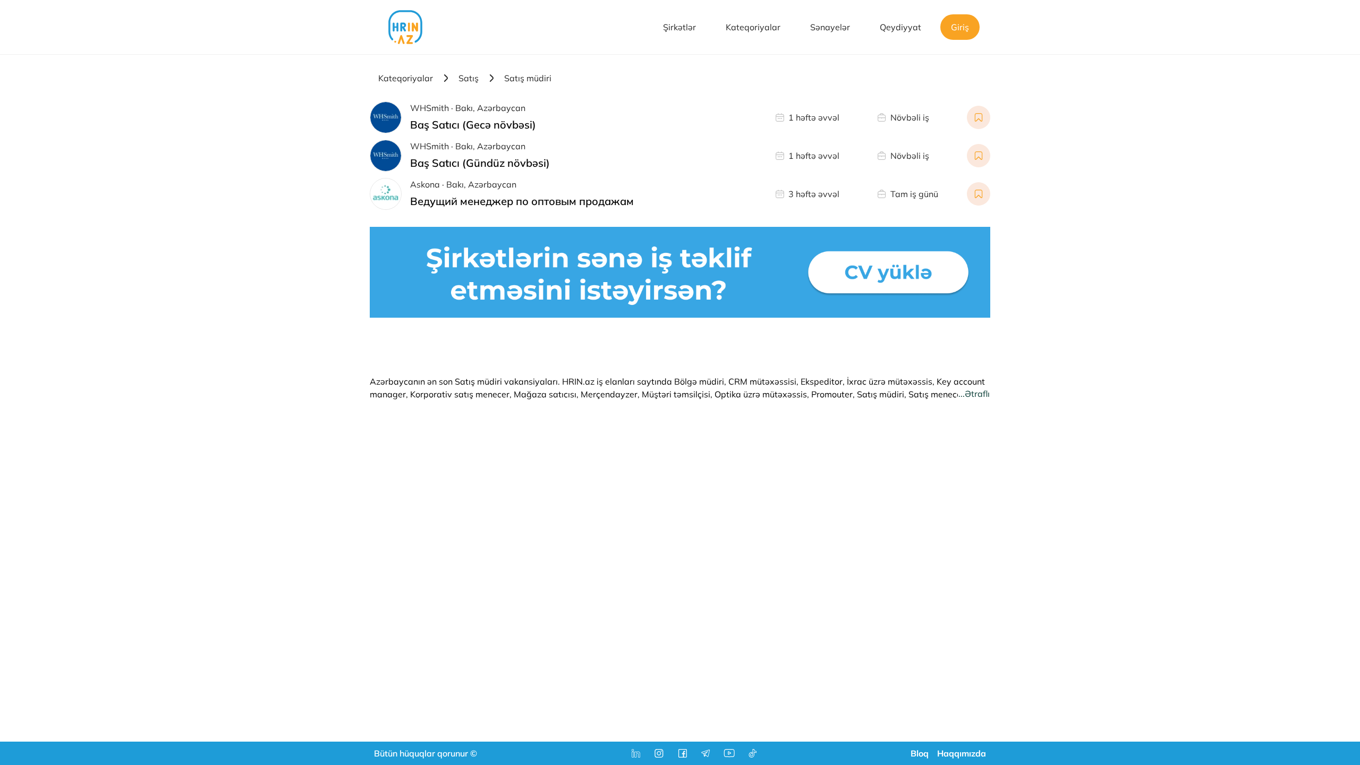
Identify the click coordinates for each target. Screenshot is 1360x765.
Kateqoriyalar (753, 27)
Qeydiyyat (900, 27)
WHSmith (429, 108)
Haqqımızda (961, 753)
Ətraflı (977, 393)
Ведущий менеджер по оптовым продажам (522, 201)
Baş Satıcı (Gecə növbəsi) (473, 124)
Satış (468, 78)
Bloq (920, 753)
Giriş (960, 27)
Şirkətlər (679, 27)
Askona (425, 184)
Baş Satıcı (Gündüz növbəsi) (480, 162)
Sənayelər (830, 27)
